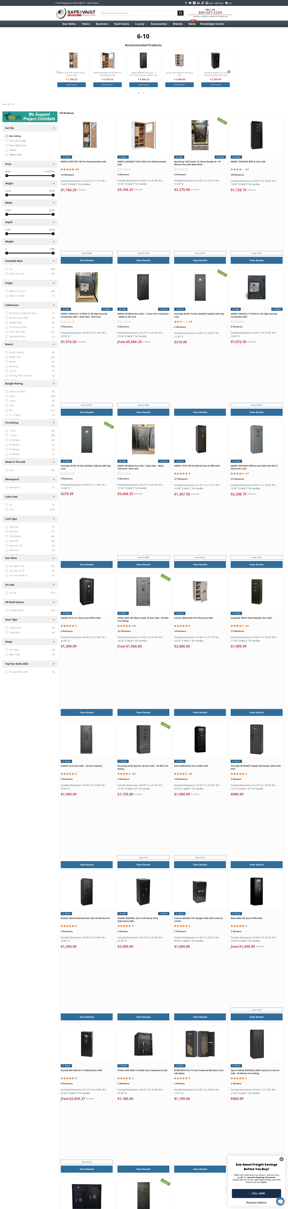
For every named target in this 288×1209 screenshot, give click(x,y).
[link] (30, 269)
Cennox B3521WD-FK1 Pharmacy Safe (193, 617)
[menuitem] (70, 24)
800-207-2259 (210, 12)
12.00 (8, 229)
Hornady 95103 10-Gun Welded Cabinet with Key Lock (86, 467)
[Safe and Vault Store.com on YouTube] (190, 3)
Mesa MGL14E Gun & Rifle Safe (246, 918)
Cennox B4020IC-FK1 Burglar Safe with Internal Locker (198, 920)
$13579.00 (49, 171)
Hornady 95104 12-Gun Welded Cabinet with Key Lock (199, 315)
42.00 (52, 210)
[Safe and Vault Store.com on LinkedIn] (198, 3)
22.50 (8, 190)
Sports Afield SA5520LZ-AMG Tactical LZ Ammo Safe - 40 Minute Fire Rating (255, 1072)
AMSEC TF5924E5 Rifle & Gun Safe (248, 161)
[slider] (6, 175)
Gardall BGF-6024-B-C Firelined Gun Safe (81, 1070)
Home (4, 104)
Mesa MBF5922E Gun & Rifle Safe (191, 765)
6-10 (12, 104)
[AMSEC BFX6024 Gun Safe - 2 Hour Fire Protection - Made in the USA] (144, 61)
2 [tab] (143, 93)
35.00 (52, 230)
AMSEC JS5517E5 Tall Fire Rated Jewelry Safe (83, 161)
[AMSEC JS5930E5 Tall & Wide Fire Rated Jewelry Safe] (108, 61)
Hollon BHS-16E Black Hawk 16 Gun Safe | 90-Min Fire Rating (142, 619)
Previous (58, 72)
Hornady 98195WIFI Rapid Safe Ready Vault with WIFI (256, 767)
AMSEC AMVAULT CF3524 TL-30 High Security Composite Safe (254, 315)
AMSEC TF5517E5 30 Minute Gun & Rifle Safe (197, 465)
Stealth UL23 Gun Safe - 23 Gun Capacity (81, 765)
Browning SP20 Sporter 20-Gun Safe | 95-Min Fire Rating (142, 767)
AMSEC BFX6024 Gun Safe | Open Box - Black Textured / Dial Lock (140, 467)
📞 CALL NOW (256, 1193)
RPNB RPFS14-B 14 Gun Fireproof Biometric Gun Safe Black (199, 1072)
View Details (87, 260)
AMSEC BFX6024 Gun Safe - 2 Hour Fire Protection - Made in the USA (143, 315)
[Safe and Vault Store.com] (76, 13)
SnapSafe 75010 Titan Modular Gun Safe (251, 617)
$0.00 (8, 171)
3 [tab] (147, 93)
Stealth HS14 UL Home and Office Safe (80, 617)
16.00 (8, 210)
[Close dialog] (281, 1159)
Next (229, 72)
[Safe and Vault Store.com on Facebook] (185, 3)
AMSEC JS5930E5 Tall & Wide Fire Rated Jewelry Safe (141, 163)
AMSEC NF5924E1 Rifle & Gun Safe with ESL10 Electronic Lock (254, 467)
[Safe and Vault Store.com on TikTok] (202, 3)
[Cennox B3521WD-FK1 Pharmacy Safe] (180, 61)
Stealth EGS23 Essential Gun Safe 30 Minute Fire (85, 918)
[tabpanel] (71, 69)
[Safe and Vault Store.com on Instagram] (194, 3)
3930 (52, 249)
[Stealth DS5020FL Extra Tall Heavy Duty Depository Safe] (216, 61)
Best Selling (15, 136)
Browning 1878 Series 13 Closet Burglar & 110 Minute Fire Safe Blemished (197, 163)
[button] (280, 1201)
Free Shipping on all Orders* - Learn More (77, 2)
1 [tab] (138, 93)
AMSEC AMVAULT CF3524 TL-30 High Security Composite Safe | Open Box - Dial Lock (84, 315)
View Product (71, 84)
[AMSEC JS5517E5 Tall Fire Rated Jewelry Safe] (72, 61)
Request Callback (256, 1202)
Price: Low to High (17, 140)
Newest (12, 150)
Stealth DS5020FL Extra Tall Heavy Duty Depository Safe (137, 920)
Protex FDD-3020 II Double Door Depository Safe (142, 1070)
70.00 (52, 191)
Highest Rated (15, 154)
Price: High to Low (17, 145)
